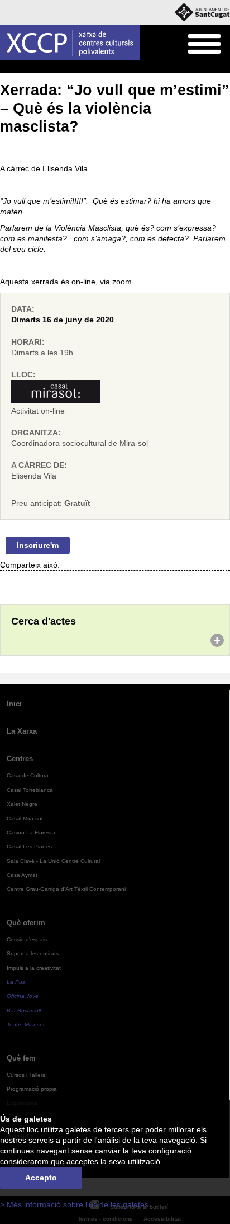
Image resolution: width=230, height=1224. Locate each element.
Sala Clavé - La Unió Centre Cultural (53, 861)
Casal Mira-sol (24, 818)
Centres (20, 758)
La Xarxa (22, 731)
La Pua (16, 982)
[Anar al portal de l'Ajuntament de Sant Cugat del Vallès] (202, 12)
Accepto (41, 1178)
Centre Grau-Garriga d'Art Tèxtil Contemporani (66, 889)
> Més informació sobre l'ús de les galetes (74, 1204)
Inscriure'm (38, 545)
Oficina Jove (23, 996)
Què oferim (26, 922)
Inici (6, 67)
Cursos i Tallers (26, 1075)
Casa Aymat (22, 875)
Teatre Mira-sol (25, 1024)
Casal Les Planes (29, 846)
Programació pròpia (32, 1089)
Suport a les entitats (33, 953)
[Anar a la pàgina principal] (70, 43)
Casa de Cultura (28, 775)
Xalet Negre (22, 804)
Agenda (30, 67)
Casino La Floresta (31, 832)
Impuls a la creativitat (34, 968)
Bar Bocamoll (24, 1010)
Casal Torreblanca (30, 790)
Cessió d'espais (27, 939)
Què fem (21, 1058)
